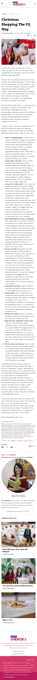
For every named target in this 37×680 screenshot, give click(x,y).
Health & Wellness (18, 653)
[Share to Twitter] (32, 35)
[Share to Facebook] (28, 35)
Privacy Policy (10, 677)
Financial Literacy (18, 651)
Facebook (13, 440)
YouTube (31, 440)
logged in (15, 457)
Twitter (25, 440)
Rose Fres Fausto (8, 33)
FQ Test (16, 401)
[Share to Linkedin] (35, 35)
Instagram (19, 440)
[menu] (2, 3)
